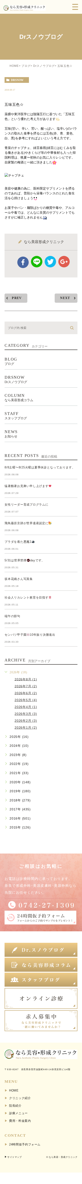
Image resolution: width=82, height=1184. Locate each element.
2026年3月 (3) (26, 714)
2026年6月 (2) (26, 693)
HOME (14, 65)
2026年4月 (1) (26, 707)
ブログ (26, 65)
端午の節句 (12, 616)
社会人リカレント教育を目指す (27, 597)
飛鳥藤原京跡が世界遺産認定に (27, 523)
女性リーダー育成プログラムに (27, 504)
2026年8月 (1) (26, 679)
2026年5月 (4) (26, 700)
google (64, 261)
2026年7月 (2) (26, 686)
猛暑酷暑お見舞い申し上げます (27, 486)
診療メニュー (18, 1113)
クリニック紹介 (20, 1098)
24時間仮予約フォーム (25, 1144)
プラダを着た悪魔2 (18, 541)
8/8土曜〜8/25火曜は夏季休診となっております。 (40, 467)
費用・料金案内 (20, 1120)
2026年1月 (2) (26, 727)
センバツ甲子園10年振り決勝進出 (30, 634)
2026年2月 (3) (26, 720)
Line (36, 261)
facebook (23, 262)
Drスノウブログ (44, 65)
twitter (50, 261)
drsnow (17, 80)
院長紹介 (15, 1105)
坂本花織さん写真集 (19, 579)
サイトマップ (14, 1157)
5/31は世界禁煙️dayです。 (25, 560)
